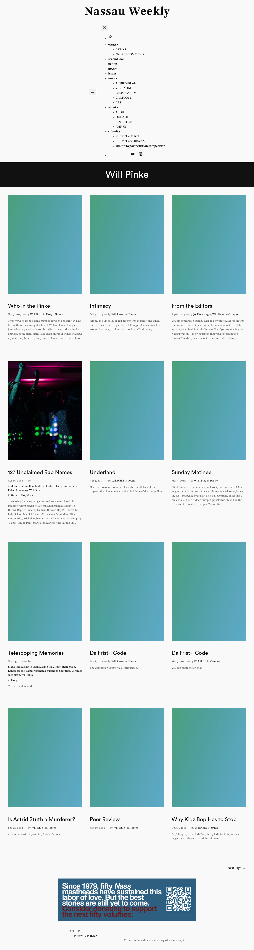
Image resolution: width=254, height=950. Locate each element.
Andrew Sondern (18, 486)
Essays (50, 314)
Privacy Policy (86, 936)
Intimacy (100, 306)
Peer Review (105, 819)
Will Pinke (36, 314)
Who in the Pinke (29, 306)
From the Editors (192, 306)
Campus (233, 314)
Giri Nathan (69, 486)
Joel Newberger (202, 314)
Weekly (149, 12)
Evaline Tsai (46, 667)
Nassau (105, 12)
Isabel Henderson (64, 667)
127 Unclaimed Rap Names (40, 472)
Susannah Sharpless (58, 671)
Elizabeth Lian (52, 486)
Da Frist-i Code (108, 653)
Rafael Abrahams (18, 490)
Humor (59, 314)
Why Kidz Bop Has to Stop (204, 819)
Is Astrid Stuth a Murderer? (41, 819)
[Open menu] (92, 92)
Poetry (131, 480)
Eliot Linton (36, 486)
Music (29, 495)
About (74, 931)
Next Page (237, 868)
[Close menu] (104, 28)
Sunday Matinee (192, 472)
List (23, 495)
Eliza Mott (14, 667)
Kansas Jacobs (16, 671)
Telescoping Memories (36, 653)
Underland (102, 472)
